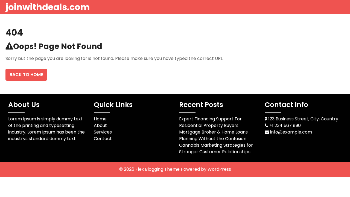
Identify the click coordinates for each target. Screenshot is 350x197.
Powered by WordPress (206, 169)
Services (103, 132)
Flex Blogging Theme (158, 169)
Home (100, 119)
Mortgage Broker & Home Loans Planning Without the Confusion (213, 135)
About (100, 125)
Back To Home (26, 74)
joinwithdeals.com (47, 7)
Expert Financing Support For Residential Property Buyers (210, 122)
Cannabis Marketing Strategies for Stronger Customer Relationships (216, 148)
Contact (103, 138)
